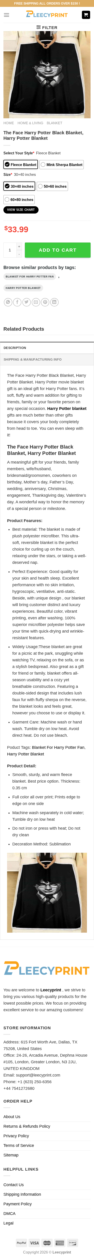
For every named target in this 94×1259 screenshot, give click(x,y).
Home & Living (30, 123)
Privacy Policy (16, 1136)
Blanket (54, 123)
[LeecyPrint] (47, 15)
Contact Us (13, 1184)
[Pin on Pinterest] (45, 302)
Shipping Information (22, 1194)
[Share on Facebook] (17, 302)
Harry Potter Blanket (23, 288)
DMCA (9, 1213)
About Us (11, 1116)
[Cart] (86, 15)
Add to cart (58, 250)
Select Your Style (18, 153)
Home (8, 123)
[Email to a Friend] (36, 302)
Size (7, 174)
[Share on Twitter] (26, 302)
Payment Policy (17, 1204)
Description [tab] (15, 348)
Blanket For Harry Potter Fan (30, 276)
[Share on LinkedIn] (54, 302)
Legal (8, 1223)
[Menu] (6, 15)
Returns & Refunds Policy (26, 1126)
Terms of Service (18, 1145)
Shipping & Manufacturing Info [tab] (33, 359)
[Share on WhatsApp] (8, 302)
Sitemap (10, 1155)
